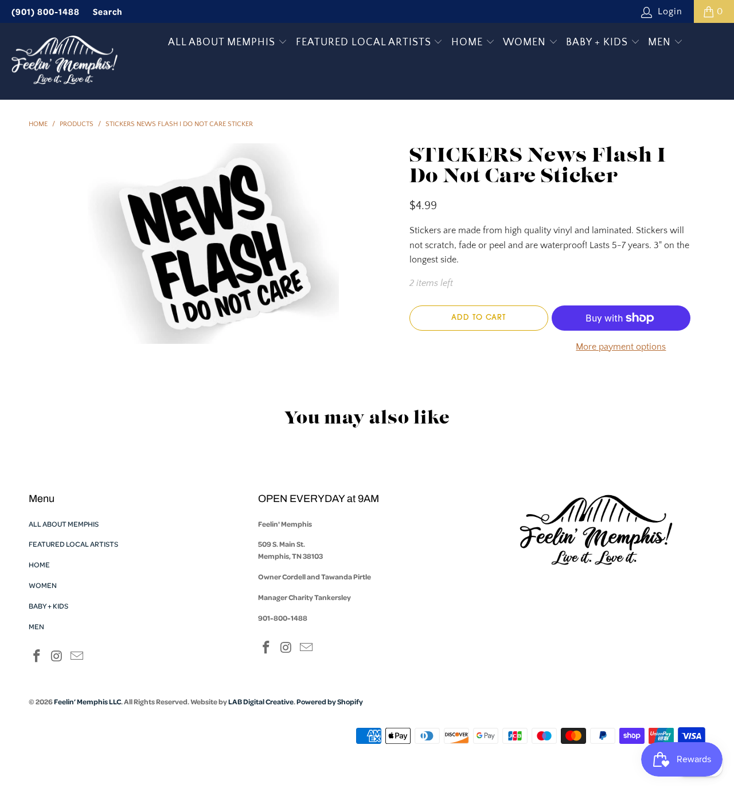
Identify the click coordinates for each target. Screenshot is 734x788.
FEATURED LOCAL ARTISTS (365, 42)
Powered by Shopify (329, 701)
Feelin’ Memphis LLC (87, 701)
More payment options (621, 347)
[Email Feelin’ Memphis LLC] (76, 657)
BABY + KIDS (598, 42)
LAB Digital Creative (261, 701)
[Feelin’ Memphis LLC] (64, 61)
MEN (661, 42)
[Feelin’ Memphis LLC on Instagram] (57, 657)
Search (108, 11)
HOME (468, 42)
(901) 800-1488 (45, 11)
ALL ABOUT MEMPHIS (223, 42)
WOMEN (526, 42)
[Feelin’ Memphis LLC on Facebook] (37, 657)
